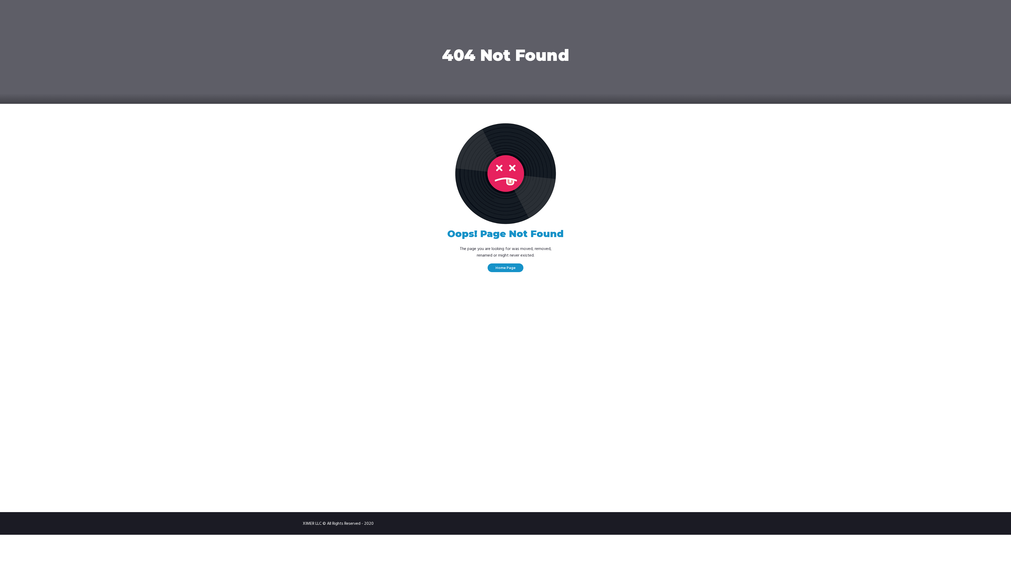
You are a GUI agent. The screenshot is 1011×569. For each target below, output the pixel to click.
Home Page (505, 268)
